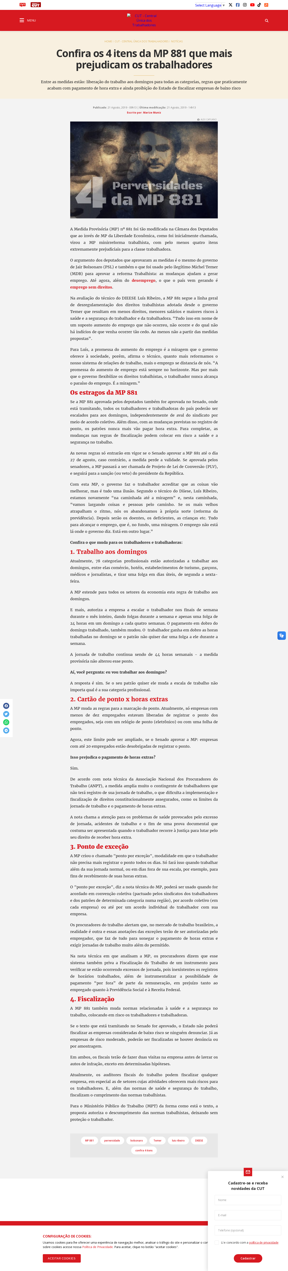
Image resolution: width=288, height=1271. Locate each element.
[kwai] (266, 4)
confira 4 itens (144, 1150)
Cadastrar (248, 1258)
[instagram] (245, 5)
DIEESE (199, 1140)
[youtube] (252, 5)
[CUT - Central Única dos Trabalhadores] (144, 20)
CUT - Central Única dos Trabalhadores (141, 41)
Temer (157, 1140)
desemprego (143, 280)
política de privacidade (263, 1242)
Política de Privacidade (97, 1247)
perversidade (112, 1140)
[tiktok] (259, 5)
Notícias (177, 41)
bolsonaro (137, 1140)
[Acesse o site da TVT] (23, 6)
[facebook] (238, 5)
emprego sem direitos (91, 287)
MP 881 (89, 1140)
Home (108, 41)
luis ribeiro (178, 1140)
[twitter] (230, 5)
